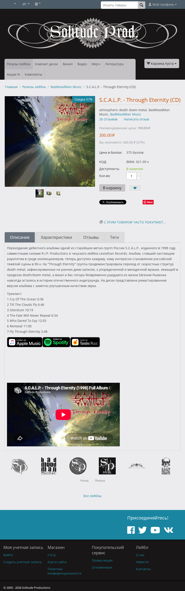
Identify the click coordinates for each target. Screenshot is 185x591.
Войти (8, 555)
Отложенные (102, 567)
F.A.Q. (52, 555)
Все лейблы (92, 496)
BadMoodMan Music (66, 87)
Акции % (13, 74)
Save (150, 202)
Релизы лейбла (18, 64)
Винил (68, 64)
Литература (114, 64)
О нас (140, 555)
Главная (11, 87)
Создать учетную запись (22, 562)
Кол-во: (105, 176)
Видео (82, 64)
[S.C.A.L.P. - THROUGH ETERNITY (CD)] (50, 141)
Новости (142, 562)
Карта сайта (57, 562)
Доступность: (109, 169)
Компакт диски (46, 64)
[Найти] (141, 5)
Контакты (143, 569)
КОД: (103, 162)
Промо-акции (102, 560)
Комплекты (33, 74)
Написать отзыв (136, 119)
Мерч (96, 64)
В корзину (112, 187)
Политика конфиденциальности (64, 571)
